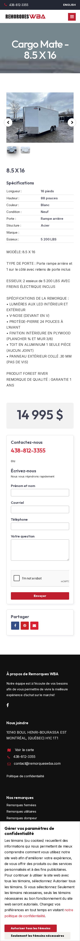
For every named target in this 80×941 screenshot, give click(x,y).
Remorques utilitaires (21, 811)
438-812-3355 (18, 5)
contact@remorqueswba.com (37, 763)
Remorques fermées (21, 805)
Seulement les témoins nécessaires (37, 936)
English (69, 4)
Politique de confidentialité (25, 776)
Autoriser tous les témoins (30, 928)
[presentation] (8, 122)
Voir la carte (24, 750)
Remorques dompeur (21, 818)
